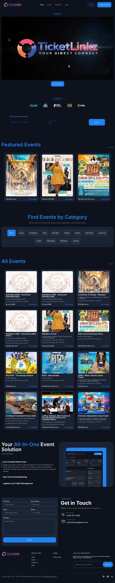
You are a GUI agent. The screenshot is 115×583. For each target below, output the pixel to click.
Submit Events (104, 5)
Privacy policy (57, 557)
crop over (102, 233)
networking (51, 241)
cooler (39, 241)
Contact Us (58, 4)
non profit (89, 233)
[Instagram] (108, 576)
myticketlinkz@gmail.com (77, 522)
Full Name (6, 501)
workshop (63, 241)
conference (33, 233)
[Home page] (13, 5)
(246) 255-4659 (73, 515)
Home (42, 4)
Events (49, 4)
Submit (29, 540)
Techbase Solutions (50, 576)
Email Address (35, 501)
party (44, 233)
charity (77, 233)
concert (76, 241)
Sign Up (108, 564)
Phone (5, 509)
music (11, 233)
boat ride (55, 233)
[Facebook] (103, 576)
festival (66, 233)
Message (6, 517)
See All (111, 147)
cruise (21, 233)
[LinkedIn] (112, 576)
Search (97, 122)
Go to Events (57, 84)
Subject (33, 509)
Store (66, 4)
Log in (91, 5)
